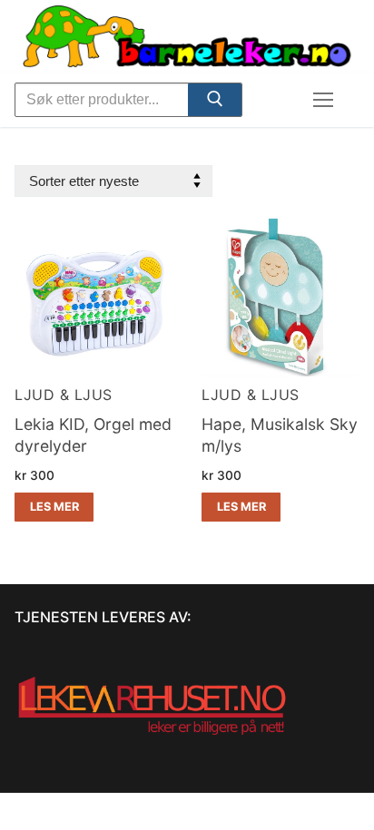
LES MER (54, 506)
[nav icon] (323, 100)
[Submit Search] (214, 102)
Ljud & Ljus (64, 395)
